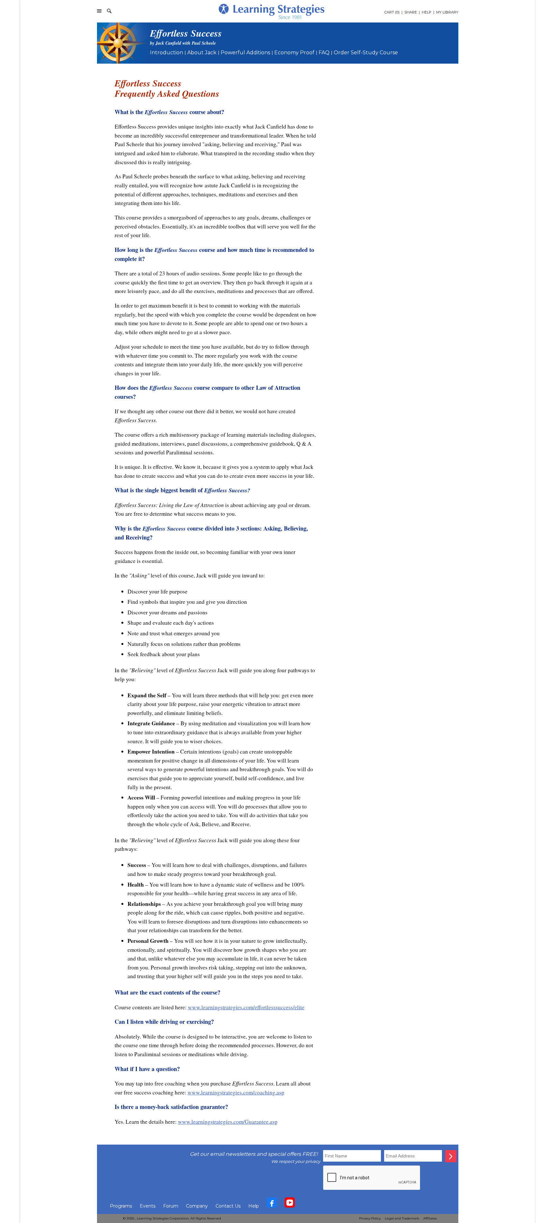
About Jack (201, 52)
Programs (121, 1206)
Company (197, 1206)
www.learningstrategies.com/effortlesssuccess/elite (246, 1007)
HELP (426, 12)
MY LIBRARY (447, 12)
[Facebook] (271, 1204)
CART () (392, 12)
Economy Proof (294, 52)
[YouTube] (289, 1204)
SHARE (410, 12)
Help (253, 1206)
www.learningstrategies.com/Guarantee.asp (228, 1121)
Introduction (166, 52)
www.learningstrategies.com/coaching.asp (236, 1092)
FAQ (324, 52)
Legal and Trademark (402, 1218)
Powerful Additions (245, 52)
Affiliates (430, 1218)
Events (147, 1206)
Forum (170, 1206)
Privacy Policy (370, 1218)
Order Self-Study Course (366, 52)
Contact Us (228, 1206)
